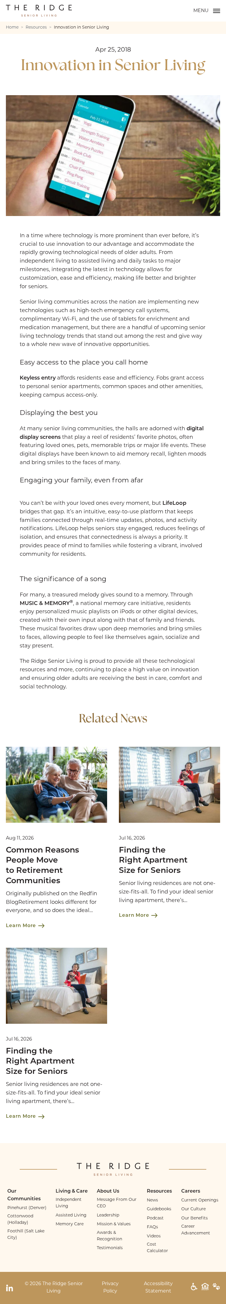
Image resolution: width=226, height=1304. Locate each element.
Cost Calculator (157, 1247)
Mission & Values (114, 1224)
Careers (190, 1191)
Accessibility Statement (158, 1288)
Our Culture (193, 1209)
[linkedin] (9, 1288)
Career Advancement (195, 1229)
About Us (108, 1191)
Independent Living (69, 1203)
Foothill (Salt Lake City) (25, 1234)
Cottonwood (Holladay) (20, 1219)
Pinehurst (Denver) (26, 1208)
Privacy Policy (110, 1288)
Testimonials (110, 1248)
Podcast (155, 1218)
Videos (154, 1236)
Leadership (108, 1215)
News (152, 1200)
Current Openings (199, 1200)
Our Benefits (194, 1218)
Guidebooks (159, 1209)
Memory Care (70, 1224)
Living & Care (72, 1191)
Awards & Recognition (109, 1236)
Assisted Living (71, 1215)
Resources (159, 1191)
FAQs (152, 1227)
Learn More (21, 926)
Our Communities (24, 1195)
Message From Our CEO (117, 1203)
